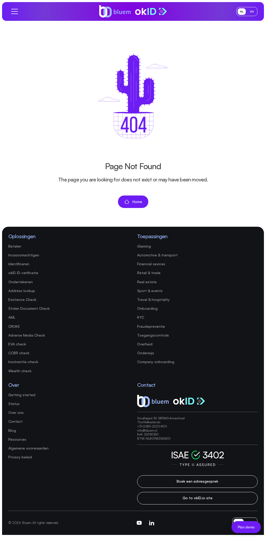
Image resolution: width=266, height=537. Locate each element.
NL (241, 11)
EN (252, 11)
